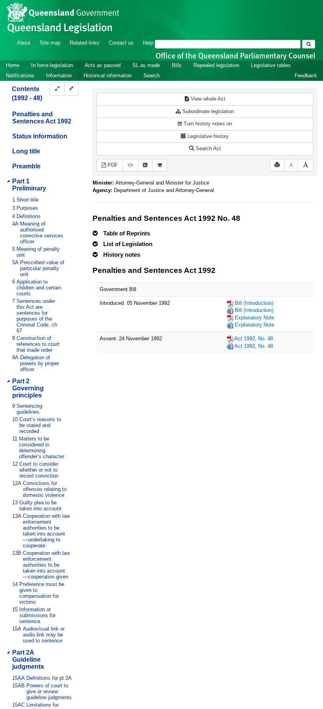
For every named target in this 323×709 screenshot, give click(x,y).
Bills (177, 65)
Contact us (121, 43)
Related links (84, 43)
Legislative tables (271, 65)
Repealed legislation (216, 65)
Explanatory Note (254, 318)
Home (12, 65)
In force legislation (52, 65)
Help (148, 43)
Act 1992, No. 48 (253, 338)
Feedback (306, 75)
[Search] (308, 44)
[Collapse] (71, 88)
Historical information (108, 75)
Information (59, 75)
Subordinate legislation (207, 111)
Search (151, 75)
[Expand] (57, 88)
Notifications (20, 75)
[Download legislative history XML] (130, 165)
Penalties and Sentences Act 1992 (41, 118)
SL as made (146, 65)
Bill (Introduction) (254, 303)
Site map (50, 43)
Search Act (207, 148)
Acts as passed (103, 65)
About (23, 43)
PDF (112, 165)
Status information (39, 136)
